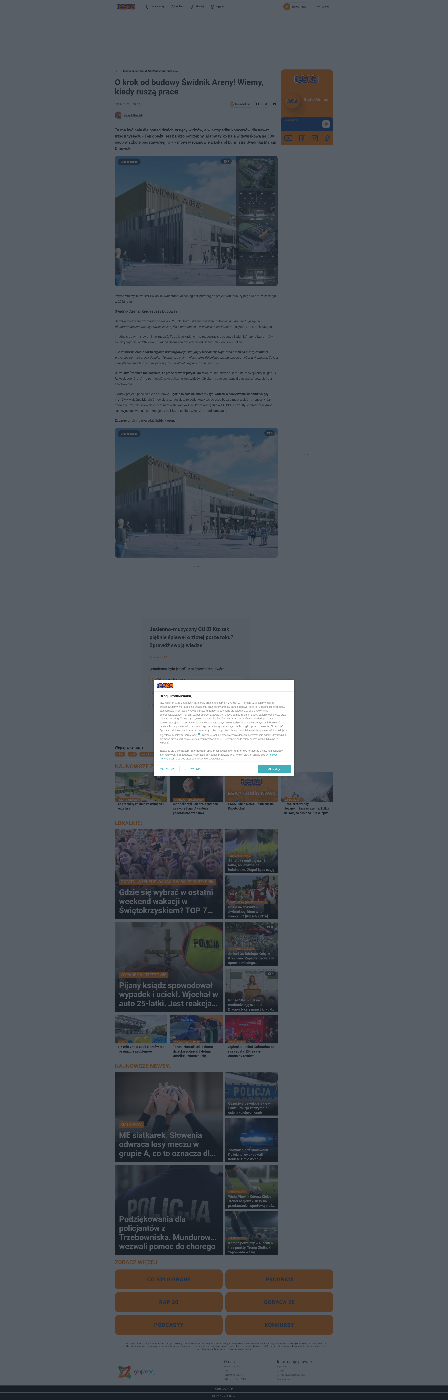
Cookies (180, 758)
